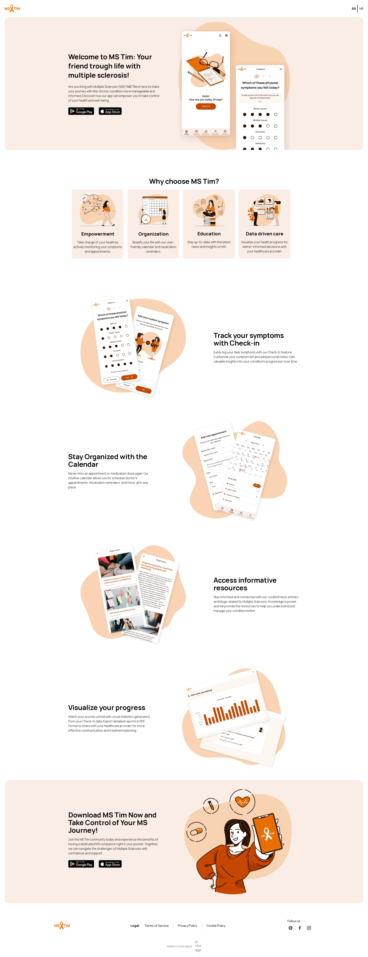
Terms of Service (157, 926)
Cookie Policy (215, 926)
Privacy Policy (187, 926)
